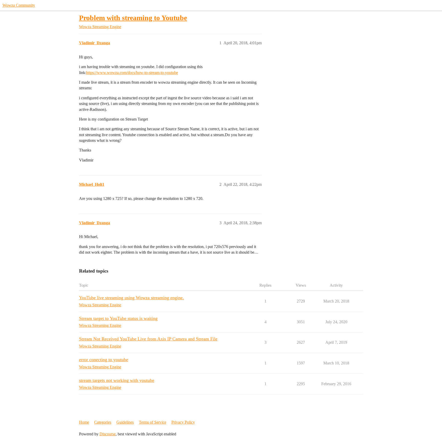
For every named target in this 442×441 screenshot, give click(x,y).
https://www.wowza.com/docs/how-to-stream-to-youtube (132, 72)
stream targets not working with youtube (116, 380)
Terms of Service (152, 422)
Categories (102, 422)
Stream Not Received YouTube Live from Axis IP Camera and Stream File (148, 338)
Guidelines (125, 422)
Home (84, 422)
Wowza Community (19, 5)
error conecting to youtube (103, 359)
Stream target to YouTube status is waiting (118, 318)
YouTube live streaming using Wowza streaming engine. (131, 297)
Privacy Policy (183, 422)
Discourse (108, 434)
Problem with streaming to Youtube (133, 18)
